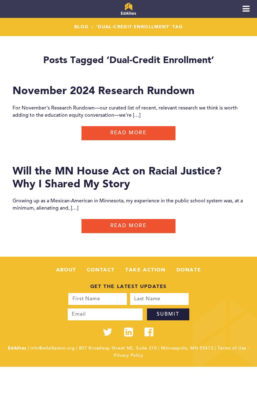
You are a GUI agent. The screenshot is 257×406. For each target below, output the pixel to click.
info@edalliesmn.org (52, 348)
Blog (81, 27)
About (66, 270)
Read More (128, 133)
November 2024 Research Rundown (104, 91)
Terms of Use (232, 348)
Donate (188, 270)
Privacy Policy (128, 356)
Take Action (145, 270)
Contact (101, 270)
